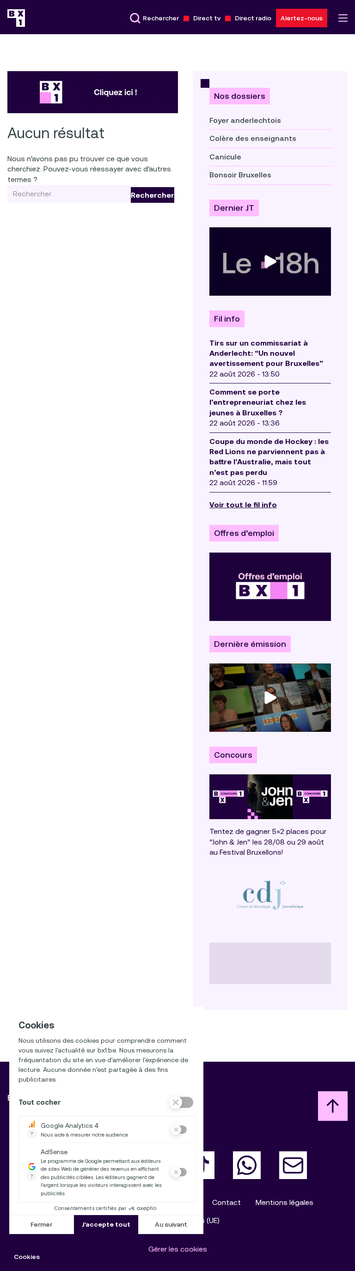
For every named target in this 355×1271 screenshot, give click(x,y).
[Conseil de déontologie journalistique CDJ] (270, 894)
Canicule (225, 157)
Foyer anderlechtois (245, 120)
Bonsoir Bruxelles (240, 175)
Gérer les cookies (177, 1249)
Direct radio (253, 18)
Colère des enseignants (252, 138)
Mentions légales (284, 1202)
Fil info (227, 319)
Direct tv (206, 18)
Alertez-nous (302, 18)
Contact (226, 1202)
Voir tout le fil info (243, 504)
